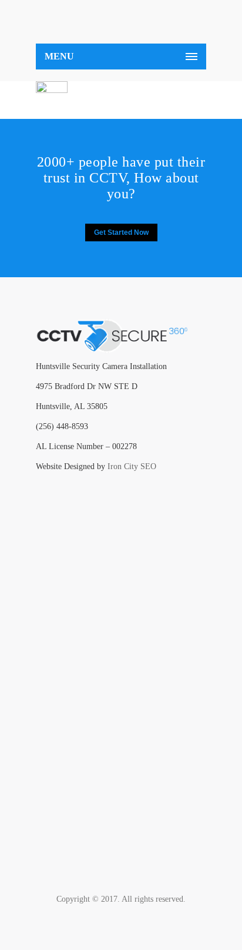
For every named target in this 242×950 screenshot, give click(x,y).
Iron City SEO (131, 466)
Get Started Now (121, 232)
